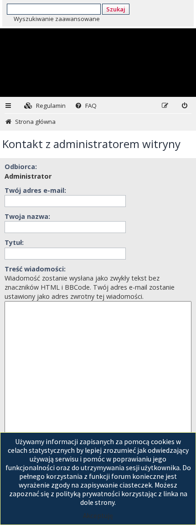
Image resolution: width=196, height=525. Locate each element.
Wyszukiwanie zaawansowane (57, 19)
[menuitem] (45, 105)
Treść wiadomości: (35, 269)
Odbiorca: (21, 166)
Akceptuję (98, 515)
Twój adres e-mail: (35, 190)
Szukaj (115, 9)
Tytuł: (14, 242)
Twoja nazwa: (27, 216)
